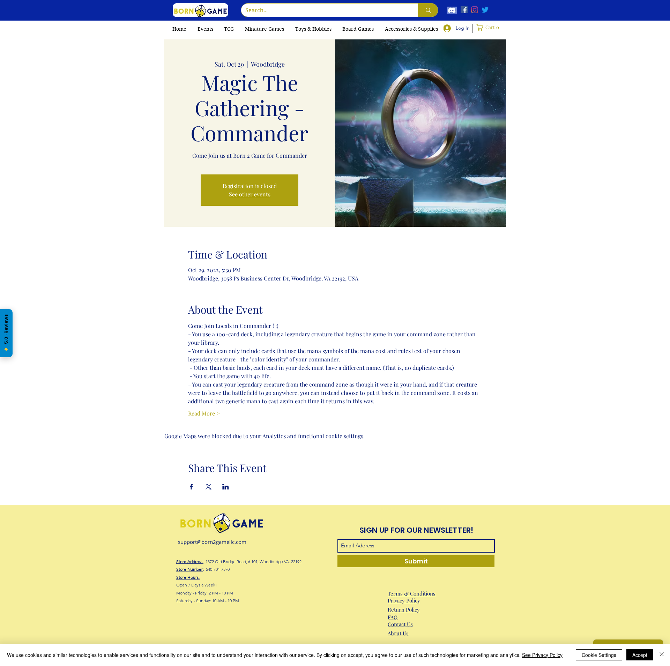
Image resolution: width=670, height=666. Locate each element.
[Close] (661, 654)
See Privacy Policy (542, 654)
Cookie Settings (599, 654)
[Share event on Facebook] (191, 486)
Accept (639, 654)
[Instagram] (474, 9)
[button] (228, 29)
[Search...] (428, 10)
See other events (249, 194)
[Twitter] (485, 9)
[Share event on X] (208, 486)
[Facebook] (464, 9)
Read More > (204, 413)
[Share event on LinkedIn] (225, 486)
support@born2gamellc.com (212, 541)
